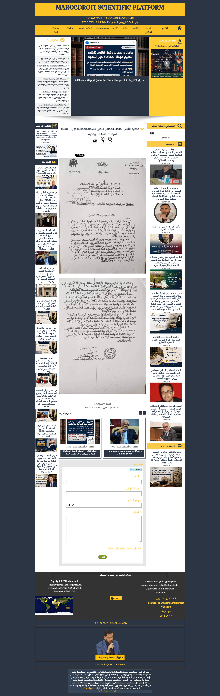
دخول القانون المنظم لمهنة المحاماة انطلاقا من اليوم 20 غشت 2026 (109, 80)
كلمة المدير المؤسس (167, 41)
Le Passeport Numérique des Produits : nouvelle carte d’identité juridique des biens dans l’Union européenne (46, 135)
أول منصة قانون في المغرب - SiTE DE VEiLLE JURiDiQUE (110, 22)
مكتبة (125, 28)
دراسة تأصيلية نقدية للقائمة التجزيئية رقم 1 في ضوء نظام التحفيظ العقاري (166, 340)
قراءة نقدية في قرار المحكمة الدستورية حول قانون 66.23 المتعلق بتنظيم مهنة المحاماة (46, 431)
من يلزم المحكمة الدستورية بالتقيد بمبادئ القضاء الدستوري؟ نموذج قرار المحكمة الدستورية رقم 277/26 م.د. (46, 275)
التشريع (165, 28)
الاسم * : (137, 476)
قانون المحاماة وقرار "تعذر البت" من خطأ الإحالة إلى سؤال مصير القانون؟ (46, 304)
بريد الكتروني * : (134, 488)
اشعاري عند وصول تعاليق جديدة (125, 548)
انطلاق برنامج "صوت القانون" (167, 46)
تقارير (115, 28)
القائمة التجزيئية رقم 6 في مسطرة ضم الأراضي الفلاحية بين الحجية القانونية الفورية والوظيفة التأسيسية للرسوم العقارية (166, 261)
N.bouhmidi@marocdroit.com (110, 664)
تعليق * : (137, 512)
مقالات (136, 28)
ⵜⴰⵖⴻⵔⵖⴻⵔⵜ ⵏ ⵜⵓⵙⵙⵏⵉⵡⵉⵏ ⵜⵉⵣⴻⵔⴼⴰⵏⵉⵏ (110, 18)
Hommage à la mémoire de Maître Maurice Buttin (124, 452)
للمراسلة (70, 28)
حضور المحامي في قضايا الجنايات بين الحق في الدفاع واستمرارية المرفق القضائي (54, 60)
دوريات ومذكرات (102, 28)
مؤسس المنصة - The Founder (110, 622)
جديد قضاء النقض (55, 30)
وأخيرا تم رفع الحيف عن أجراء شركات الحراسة (166, 228)
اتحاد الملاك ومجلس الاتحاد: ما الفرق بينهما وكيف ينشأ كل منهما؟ (46, 170)
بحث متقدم (166, 137)
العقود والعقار (85, 28)
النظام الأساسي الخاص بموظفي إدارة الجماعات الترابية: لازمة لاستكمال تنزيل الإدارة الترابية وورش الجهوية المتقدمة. (166, 374)
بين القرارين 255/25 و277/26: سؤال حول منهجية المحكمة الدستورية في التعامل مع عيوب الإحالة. (46, 333)
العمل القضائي (148, 30)
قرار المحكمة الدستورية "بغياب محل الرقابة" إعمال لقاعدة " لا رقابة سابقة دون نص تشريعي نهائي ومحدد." (46, 365)
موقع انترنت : (135, 500)
